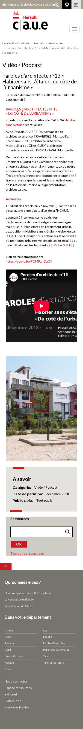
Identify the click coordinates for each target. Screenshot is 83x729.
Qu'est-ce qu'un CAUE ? (19, 606)
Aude (8, 636)
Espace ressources (18, 688)
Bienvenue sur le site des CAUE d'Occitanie (29, 4)
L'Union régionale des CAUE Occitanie (28, 593)
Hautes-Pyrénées (54, 643)
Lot (45, 630)
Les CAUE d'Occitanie (15, 43)
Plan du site (13, 701)
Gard (8, 649)
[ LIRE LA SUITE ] (61, 245)
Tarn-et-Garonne (53, 662)
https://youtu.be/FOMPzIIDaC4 (29, 261)
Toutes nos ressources (27, 553)
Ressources (55, 43)
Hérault (39, 43)
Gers (8, 669)
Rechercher (56, 4)
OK (19, 544)
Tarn (46, 656)
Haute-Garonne (14, 656)
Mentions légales (17, 707)
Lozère (47, 636)
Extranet (11, 694)
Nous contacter (16, 681)
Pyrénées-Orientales (56, 649)
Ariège (9, 630)
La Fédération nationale (19, 599)
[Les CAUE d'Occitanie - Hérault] (41, 24)
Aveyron (10, 643)
